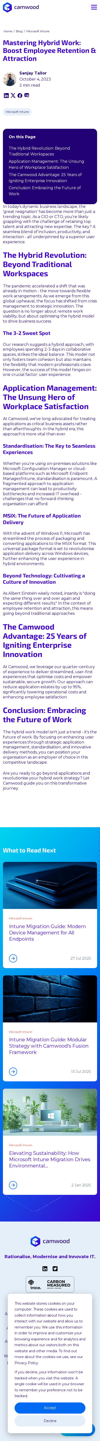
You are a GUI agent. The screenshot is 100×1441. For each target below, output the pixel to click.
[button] (21, 7)
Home (8, 31)
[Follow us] (44, 1269)
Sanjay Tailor (33, 73)
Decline (50, 1421)
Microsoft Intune (37, 31)
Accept (50, 1408)
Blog (19, 31)
